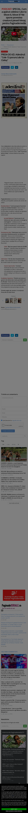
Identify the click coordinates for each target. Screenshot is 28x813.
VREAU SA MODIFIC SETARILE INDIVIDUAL (14, 811)
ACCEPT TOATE (14, 809)
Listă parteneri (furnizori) (5, 806)
